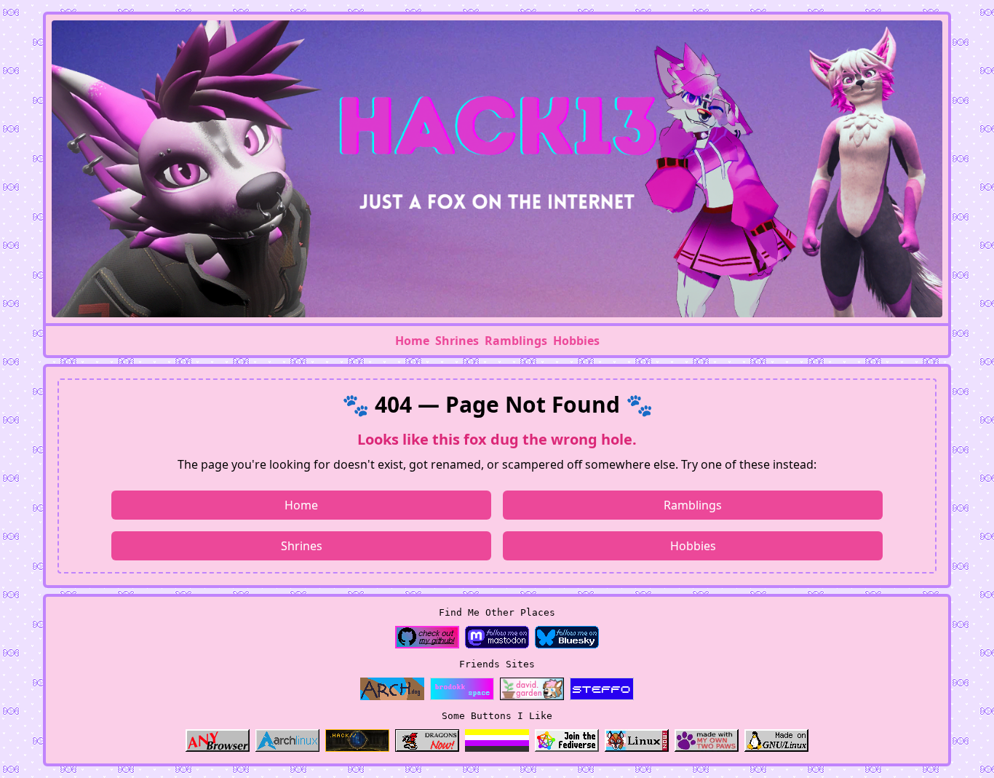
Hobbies (576, 341)
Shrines (457, 341)
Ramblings (516, 341)
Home (412, 341)
